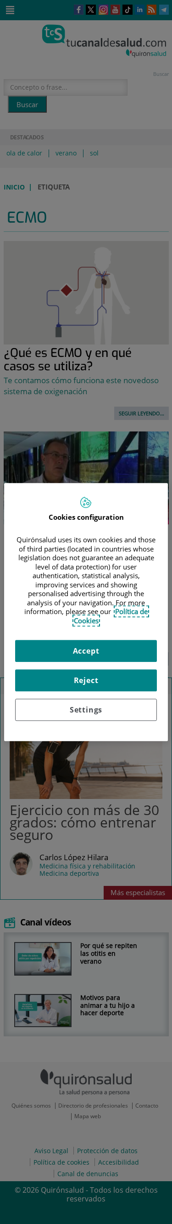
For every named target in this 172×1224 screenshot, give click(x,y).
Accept (86, 651)
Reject (86, 680)
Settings (86, 710)
